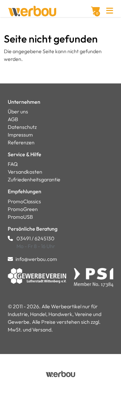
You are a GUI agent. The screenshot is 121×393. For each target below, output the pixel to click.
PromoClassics (24, 201)
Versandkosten (25, 171)
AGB (13, 119)
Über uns (18, 111)
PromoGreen (23, 209)
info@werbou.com (36, 259)
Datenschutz (22, 127)
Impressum (20, 134)
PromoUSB (20, 217)
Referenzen (21, 142)
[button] (109, 11)
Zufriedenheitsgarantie (34, 179)
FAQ (13, 164)
